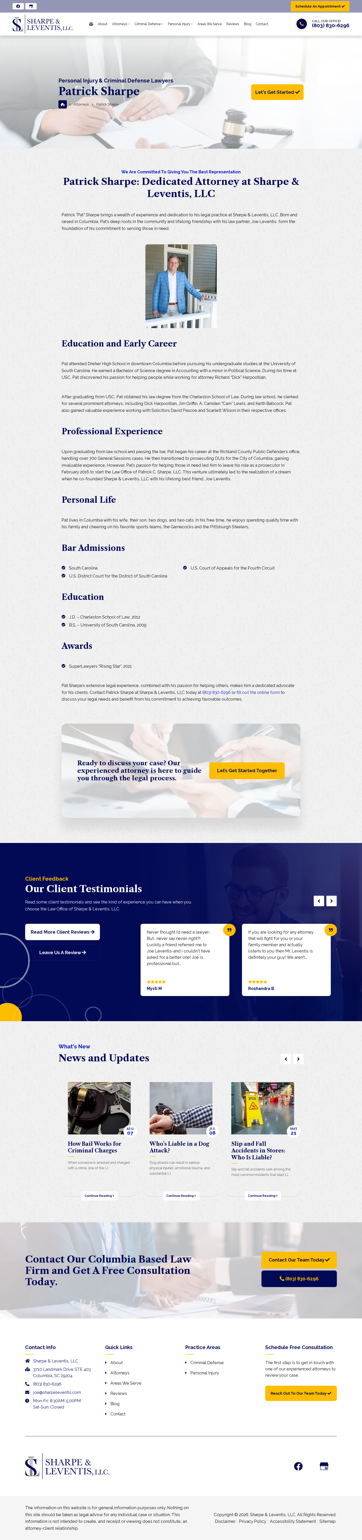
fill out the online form (258, 692)
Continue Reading (99, 1195)
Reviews (118, 1393)
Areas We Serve (125, 1383)
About (116, 1362)
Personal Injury (204, 1372)
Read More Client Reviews (60, 932)
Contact (117, 1413)
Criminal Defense (207, 1362)
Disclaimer (225, 1521)
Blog (115, 1403)
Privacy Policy (252, 1521)
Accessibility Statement (293, 1521)
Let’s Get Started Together (247, 770)
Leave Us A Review (60, 952)
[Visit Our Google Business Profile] (324, 1466)
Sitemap (327, 1521)
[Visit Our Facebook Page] (298, 1466)
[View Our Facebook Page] (18, 6)
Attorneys (81, 104)
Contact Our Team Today (297, 1260)
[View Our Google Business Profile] (31, 6)
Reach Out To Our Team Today (299, 1393)
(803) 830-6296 (330, 25)
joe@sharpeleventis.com (57, 1392)
